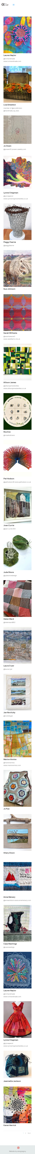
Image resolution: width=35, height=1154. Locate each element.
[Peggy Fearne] (17, 239)
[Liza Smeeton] (17, 102)
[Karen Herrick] (17, 1123)
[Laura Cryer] (17, 663)
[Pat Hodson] (17, 476)
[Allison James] (17, 380)
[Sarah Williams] (17, 330)
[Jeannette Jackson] (17, 1078)
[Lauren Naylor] (17, 53)
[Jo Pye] (17, 806)
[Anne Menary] (17, 894)
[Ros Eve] (17, 429)
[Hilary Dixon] (17, 850)
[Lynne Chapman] (17, 190)
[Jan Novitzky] (17, 710)
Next (29, 1133)
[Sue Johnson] (17, 286)
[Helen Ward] (17, 616)
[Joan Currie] (17, 523)
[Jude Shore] (17, 569)
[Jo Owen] (17, 143)
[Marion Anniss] (17, 757)
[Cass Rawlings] (17, 941)
